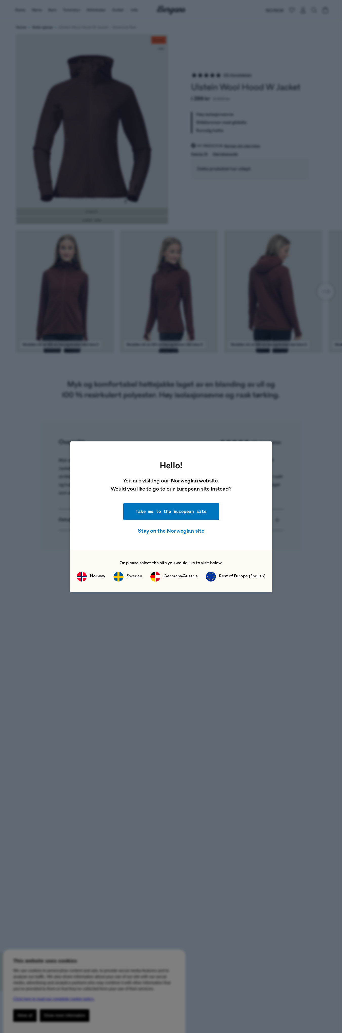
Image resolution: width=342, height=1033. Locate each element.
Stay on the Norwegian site (171, 531)
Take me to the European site (171, 511)
